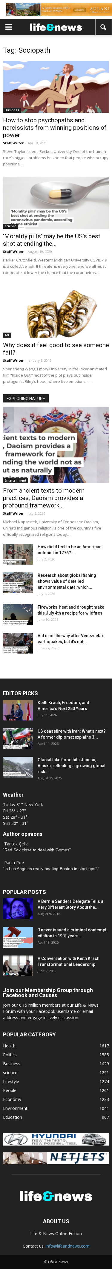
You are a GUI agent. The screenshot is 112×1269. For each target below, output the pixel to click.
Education (12, 1117)
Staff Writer (13, 143)
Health (9, 1046)
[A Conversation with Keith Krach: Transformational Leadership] (18, 965)
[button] (103, 27)
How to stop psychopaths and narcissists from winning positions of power (55, 128)
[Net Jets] (56, 1162)
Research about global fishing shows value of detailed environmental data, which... (67, 581)
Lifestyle (11, 1081)
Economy (12, 1099)
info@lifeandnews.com (68, 1246)
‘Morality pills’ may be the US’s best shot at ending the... (51, 240)
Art (7, 335)
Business (12, 110)
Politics (10, 1055)
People (9, 1090)
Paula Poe (14, 862)
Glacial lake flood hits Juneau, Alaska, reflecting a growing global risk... (71, 765)
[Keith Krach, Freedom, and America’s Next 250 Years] (18, 710)
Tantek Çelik (16, 844)
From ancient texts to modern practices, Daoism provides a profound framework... (44, 498)
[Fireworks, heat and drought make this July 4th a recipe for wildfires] (18, 614)
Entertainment (15, 480)
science (10, 226)
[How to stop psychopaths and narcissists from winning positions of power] (56, 87)
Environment (15, 1108)
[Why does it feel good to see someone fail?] (56, 311)
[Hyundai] (56, 1144)
